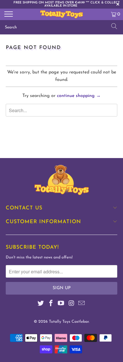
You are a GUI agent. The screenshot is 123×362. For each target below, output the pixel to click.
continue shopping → (79, 96)
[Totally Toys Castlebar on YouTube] (61, 304)
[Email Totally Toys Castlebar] (82, 304)
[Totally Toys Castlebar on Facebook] (51, 304)
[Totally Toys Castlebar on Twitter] (41, 304)
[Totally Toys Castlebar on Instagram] (71, 304)
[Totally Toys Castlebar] (61, 14)
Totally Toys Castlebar (69, 322)
